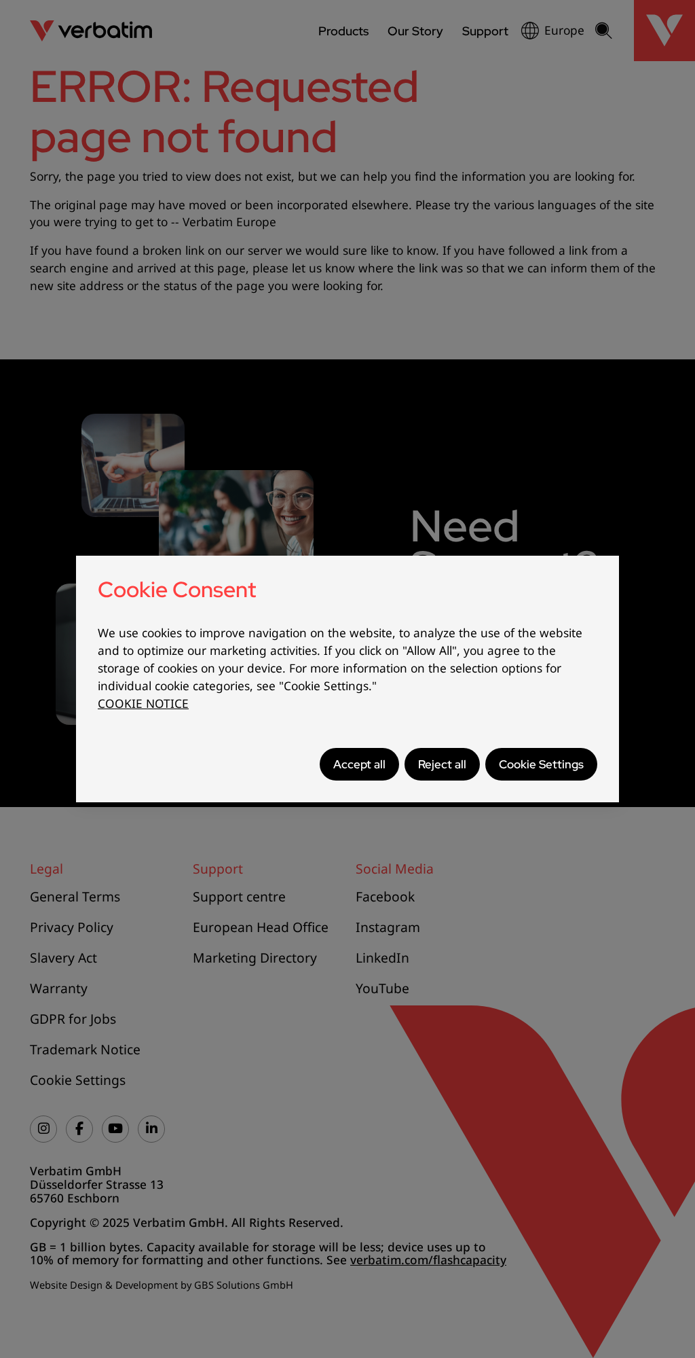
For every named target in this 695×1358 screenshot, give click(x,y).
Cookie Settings (541, 764)
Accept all (359, 764)
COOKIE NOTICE (143, 703)
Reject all (442, 764)
